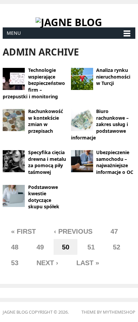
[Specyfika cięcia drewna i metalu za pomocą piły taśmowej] (14, 160)
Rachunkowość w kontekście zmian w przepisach (45, 121)
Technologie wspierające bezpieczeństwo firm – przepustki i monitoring (34, 83)
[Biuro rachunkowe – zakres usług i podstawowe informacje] (82, 119)
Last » (87, 262)
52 (116, 247)
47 (114, 231)
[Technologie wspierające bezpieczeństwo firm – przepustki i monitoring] (14, 78)
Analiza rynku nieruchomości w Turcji (113, 76)
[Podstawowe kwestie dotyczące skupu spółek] (14, 195)
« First (23, 231)
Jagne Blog (15, 312)
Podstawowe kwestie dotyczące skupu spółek (43, 197)
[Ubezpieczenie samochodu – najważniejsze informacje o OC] (82, 160)
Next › (47, 262)
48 (14, 247)
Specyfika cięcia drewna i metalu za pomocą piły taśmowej (47, 162)
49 (40, 247)
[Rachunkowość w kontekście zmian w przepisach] (14, 119)
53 (14, 262)
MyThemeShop (119, 312)
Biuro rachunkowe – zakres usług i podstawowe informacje (100, 124)
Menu (14, 33)
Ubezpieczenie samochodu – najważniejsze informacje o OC (114, 162)
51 (91, 247)
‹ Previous (73, 231)
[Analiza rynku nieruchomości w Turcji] (82, 78)
